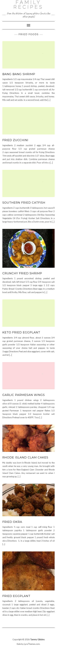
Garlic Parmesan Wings (23, 395)
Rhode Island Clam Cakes (25, 457)
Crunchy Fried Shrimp (22, 273)
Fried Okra (12, 522)
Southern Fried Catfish (23, 202)
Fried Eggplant (16, 596)
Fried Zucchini (15, 140)
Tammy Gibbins (37, 639)
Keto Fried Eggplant (21, 332)
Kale (19, 644)
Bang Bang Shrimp (18, 74)
